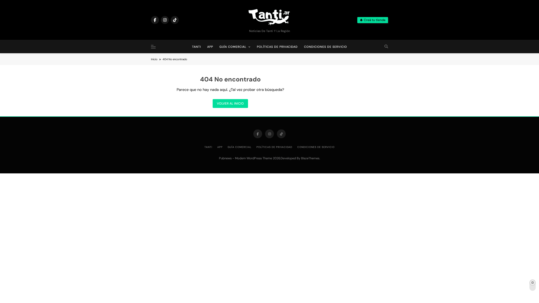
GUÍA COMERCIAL (233, 47)
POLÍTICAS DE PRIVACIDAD (277, 47)
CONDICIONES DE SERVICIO (325, 47)
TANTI (198, 44)
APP (210, 47)
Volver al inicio (230, 103)
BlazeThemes (310, 158)
